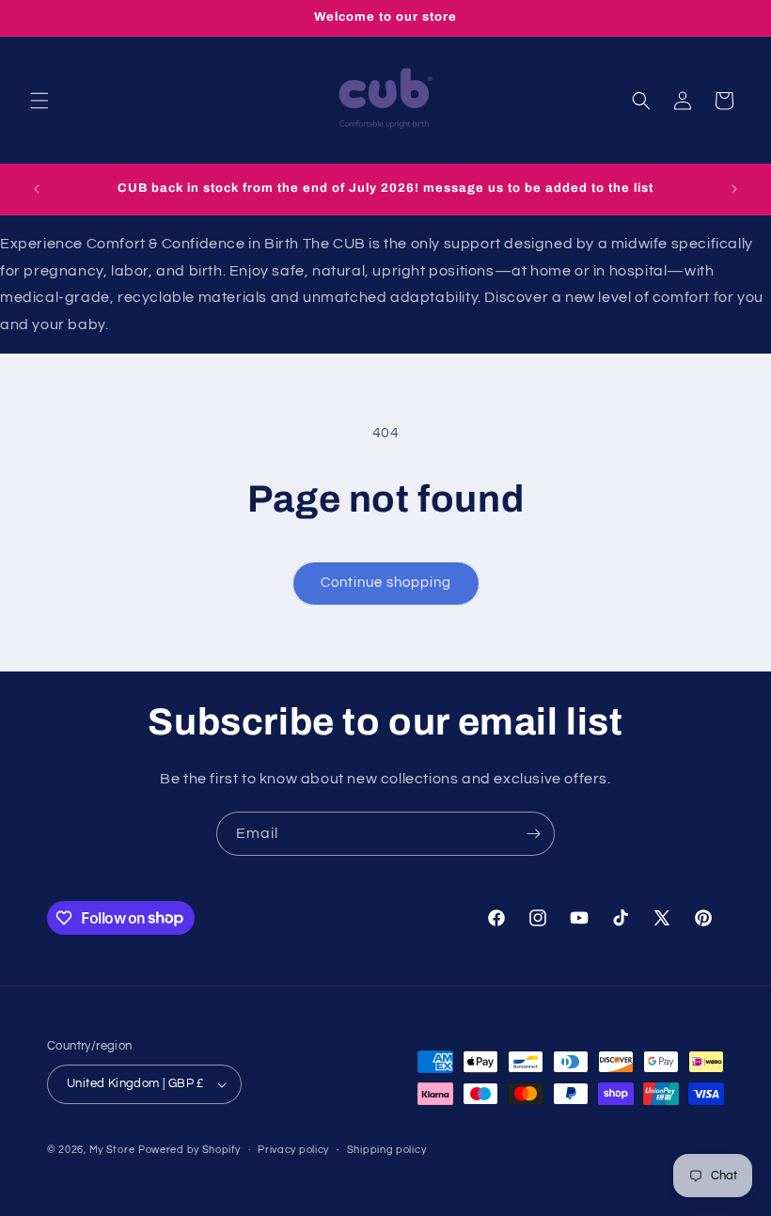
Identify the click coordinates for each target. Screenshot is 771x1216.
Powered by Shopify (189, 1150)
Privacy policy (293, 1150)
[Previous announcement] (36, 189)
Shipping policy (387, 1150)
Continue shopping (386, 583)
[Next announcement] (734, 189)
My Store (112, 1150)
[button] (39, 100)
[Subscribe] (533, 834)
